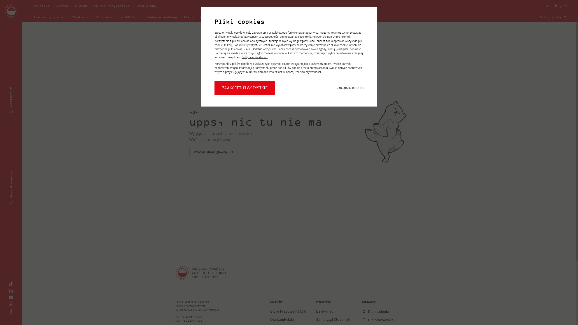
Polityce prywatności (255, 57)
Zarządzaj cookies (350, 88)
